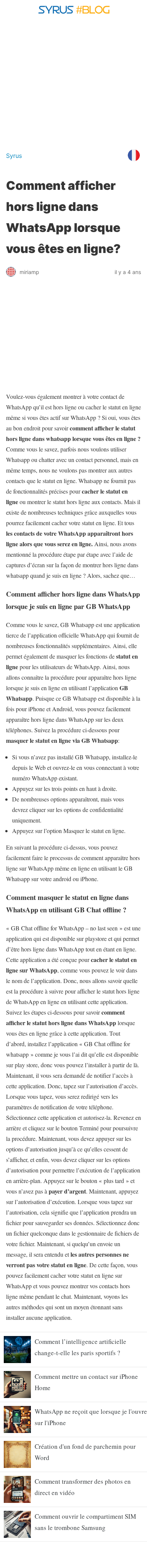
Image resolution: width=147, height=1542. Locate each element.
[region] (73, 82)
